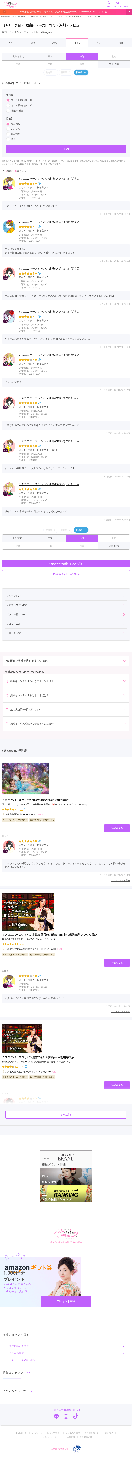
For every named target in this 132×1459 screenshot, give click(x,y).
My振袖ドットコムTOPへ (66, 574)
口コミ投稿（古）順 (21, 105)
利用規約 (109, 1433)
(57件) (21, 944)
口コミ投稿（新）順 (21, 100)
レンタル (15, 128)
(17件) (21, 1067)
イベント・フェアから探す (21, 1359)
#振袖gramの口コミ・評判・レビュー (55, 16)
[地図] (40, 814)
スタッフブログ (54, 1433)
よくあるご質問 (73, 1433)
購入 (13, 139)
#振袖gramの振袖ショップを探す (66, 563)
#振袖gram (32, 16)
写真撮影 (15, 134)
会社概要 (71, 1437)
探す (109, 6)
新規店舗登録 (86, 1437)
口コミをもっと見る (120, 880)
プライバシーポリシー (52, 1437)
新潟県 (79, 72)
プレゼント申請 (66, 1301)
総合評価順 (17, 110)
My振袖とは (37, 1433)
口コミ (77, 43)
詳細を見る (117, 828)
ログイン (117, 6)
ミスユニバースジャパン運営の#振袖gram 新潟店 (49, 178)
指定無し (15, 123)
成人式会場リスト (92, 1433)
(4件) (21, 809)
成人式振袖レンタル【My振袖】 (13, 16)
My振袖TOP (21, 1433)
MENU (126, 6)
